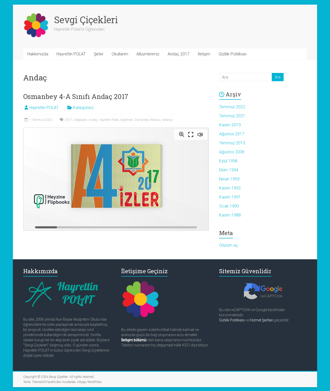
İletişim (204, 54)
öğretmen (126, 120)
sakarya (167, 120)
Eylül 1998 (228, 161)
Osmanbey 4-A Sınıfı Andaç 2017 (75, 96)
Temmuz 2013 (232, 142)
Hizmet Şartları (261, 320)
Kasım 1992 (230, 188)
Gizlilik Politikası (232, 54)
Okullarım (120, 54)
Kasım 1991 (230, 197)
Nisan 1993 (229, 179)
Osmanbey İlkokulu (148, 120)
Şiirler (98, 54)
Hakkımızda (37, 54)
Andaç (93, 120)
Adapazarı (80, 120)
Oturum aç (228, 245)
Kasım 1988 (230, 215)
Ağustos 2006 (231, 151)
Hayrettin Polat (109, 120)
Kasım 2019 (230, 124)
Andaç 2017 (178, 54)
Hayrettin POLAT (71, 54)
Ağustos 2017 (231, 133)
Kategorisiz (83, 107)
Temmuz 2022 (232, 106)
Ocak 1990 (229, 206)
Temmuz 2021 (232, 115)
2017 (68, 120)
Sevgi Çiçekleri (86, 19)
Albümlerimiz (147, 54)
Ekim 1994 (228, 170)
